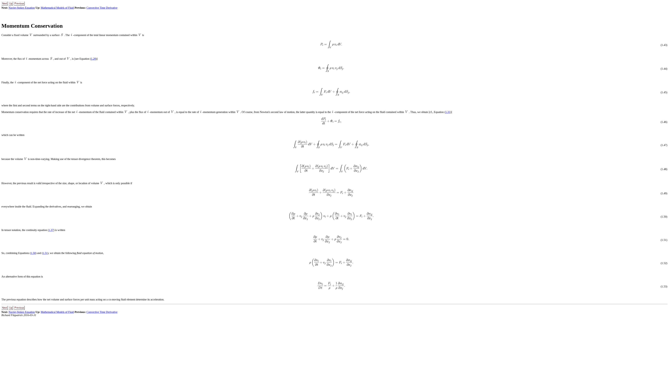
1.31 (447, 112)
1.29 (93, 58)
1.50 (33, 253)
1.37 (51, 230)
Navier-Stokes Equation (22, 7)
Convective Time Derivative (101, 7)
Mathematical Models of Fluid (57, 7)
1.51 (45, 253)
